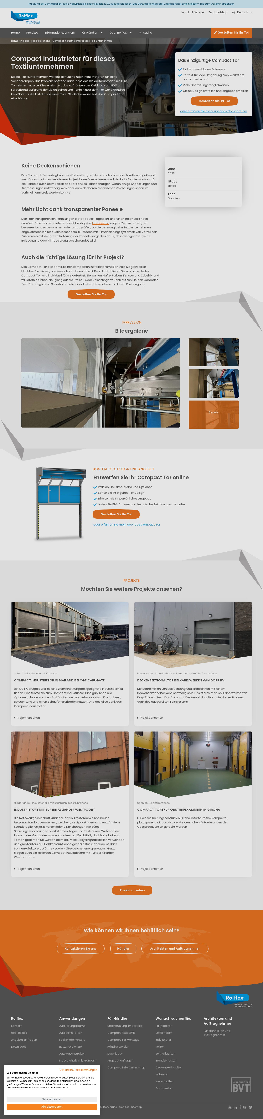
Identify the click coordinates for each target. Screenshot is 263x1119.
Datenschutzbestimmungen (78, 1070)
